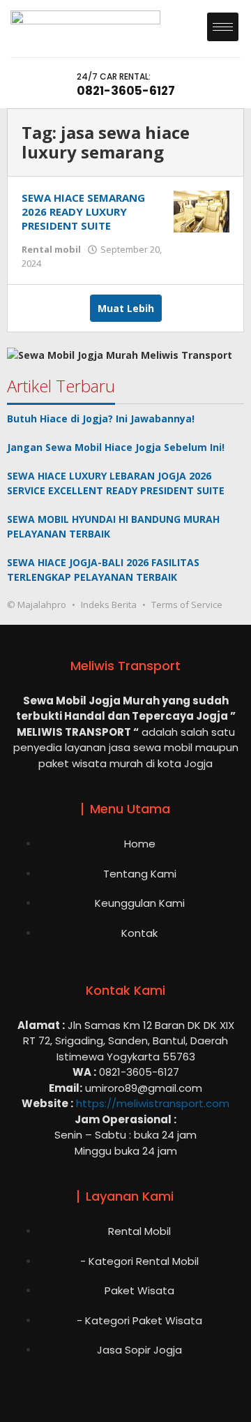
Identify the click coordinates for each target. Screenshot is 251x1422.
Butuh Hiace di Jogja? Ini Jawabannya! (101, 418)
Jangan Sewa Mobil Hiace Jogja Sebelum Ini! (116, 447)
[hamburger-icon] (222, 27)
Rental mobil (51, 249)
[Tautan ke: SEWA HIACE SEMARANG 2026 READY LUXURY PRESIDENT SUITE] (201, 210)
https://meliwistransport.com (152, 1103)
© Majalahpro (36, 604)
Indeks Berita (109, 604)
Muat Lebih (126, 308)
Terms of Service (186, 604)
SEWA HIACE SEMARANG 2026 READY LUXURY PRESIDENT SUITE (83, 211)
